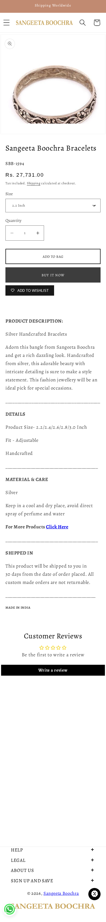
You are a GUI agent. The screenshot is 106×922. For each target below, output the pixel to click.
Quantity (13, 220)
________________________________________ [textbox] (52, 401)
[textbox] (53, 401)
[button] (82, 23)
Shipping (33, 183)
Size (9, 194)
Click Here (57, 526)
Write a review (52, 670)
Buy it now (53, 275)
